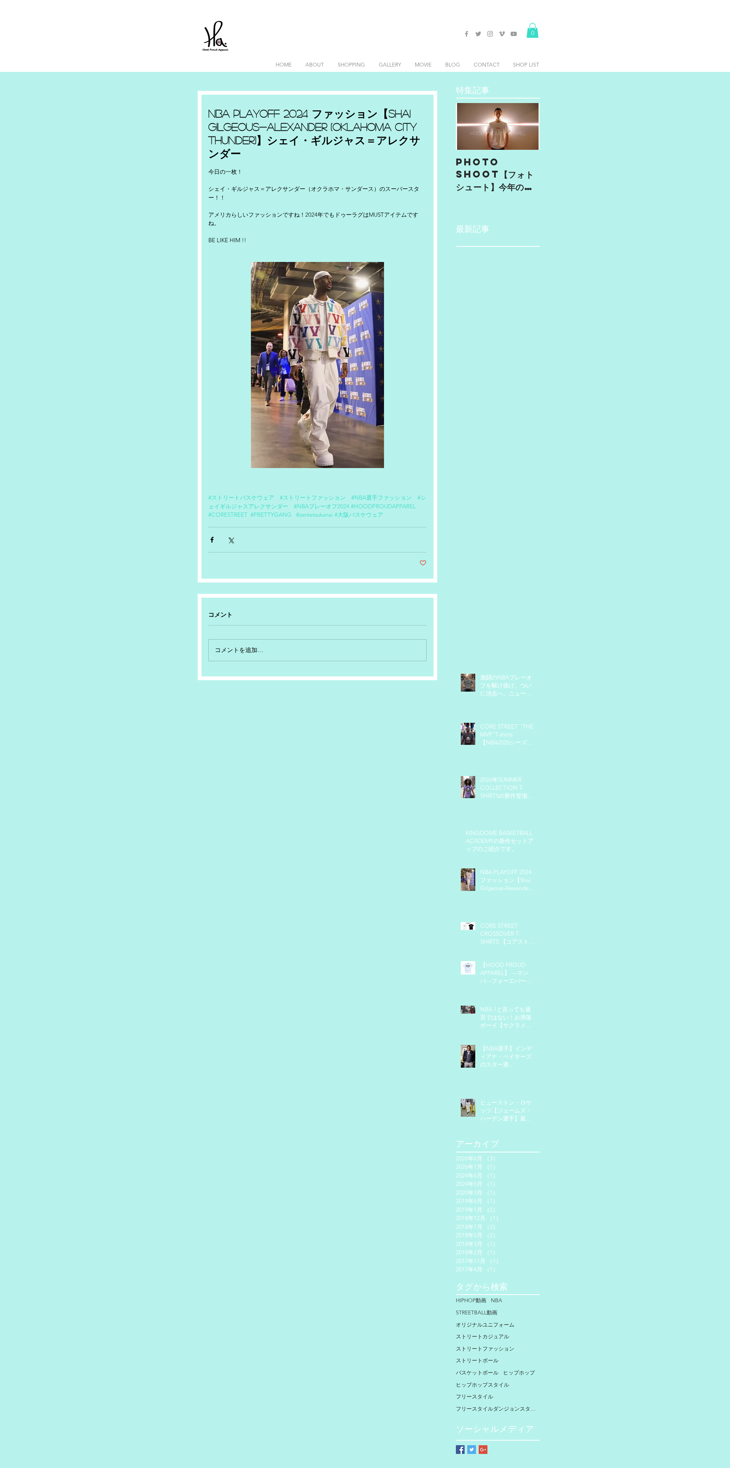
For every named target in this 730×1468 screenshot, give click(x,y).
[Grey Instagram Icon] (490, 34)
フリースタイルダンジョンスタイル (498, 1408)
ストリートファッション (485, 1348)
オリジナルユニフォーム (485, 1324)
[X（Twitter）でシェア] (230, 539)
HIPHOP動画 (471, 1300)
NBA (496, 1300)
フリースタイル (474, 1396)
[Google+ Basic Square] (483, 1449)
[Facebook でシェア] (212, 539)
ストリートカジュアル (482, 1336)
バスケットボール (477, 1372)
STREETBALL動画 (476, 1312)
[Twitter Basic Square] (471, 1449)
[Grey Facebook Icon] (466, 34)
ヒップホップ (519, 1372)
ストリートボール (477, 1360)
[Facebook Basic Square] (460, 1449)
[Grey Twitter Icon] (478, 34)
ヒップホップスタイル (482, 1384)
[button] (532, 30)
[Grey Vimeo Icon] (502, 34)
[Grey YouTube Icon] (513, 34)
